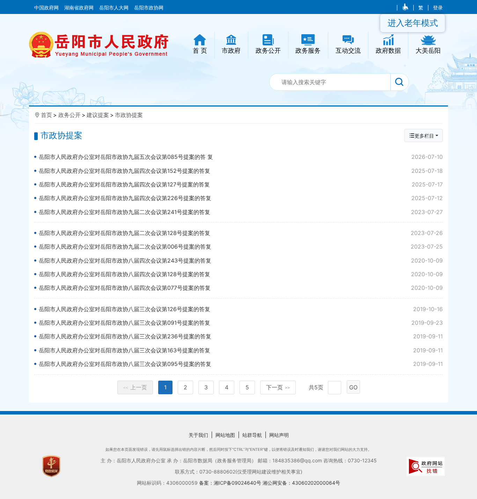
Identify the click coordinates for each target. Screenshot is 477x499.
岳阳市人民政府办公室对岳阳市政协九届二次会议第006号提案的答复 (241, 246)
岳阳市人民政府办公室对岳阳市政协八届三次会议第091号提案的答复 (241, 322)
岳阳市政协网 (148, 7)
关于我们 (198, 435)
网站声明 (279, 435)
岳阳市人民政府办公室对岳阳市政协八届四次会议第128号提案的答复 (241, 274)
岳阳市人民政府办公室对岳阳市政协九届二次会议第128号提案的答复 (241, 232)
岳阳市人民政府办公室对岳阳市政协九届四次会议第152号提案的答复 (241, 170)
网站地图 (225, 435)
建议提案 (98, 114)
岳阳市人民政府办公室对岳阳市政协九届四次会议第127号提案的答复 (241, 184)
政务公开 (69, 114)
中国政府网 (47, 7)
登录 (438, 7)
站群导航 (252, 435)
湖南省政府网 (79, 7)
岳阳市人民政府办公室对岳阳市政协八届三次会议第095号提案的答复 (241, 363)
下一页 (278, 387)
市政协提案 (129, 114)
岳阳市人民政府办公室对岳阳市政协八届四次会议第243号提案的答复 (241, 260)
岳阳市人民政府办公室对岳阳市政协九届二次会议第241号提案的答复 (241, 211)
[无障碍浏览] (406, 7)
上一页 (135, 387)
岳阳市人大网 (114, 7)
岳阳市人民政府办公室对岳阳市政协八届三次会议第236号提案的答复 (241, 336)
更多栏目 (424, 136)
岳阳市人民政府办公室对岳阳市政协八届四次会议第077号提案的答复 (241, 287)
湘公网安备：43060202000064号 (301, 483)
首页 (46, 114)
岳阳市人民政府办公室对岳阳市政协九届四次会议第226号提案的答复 (241, 198)
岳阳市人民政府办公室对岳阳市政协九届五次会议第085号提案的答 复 (241, 156)
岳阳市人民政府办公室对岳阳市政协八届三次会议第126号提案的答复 (241, 309)
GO (353, 387)
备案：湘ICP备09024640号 (231, 483)
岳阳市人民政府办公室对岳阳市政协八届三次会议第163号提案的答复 (241, 350)
